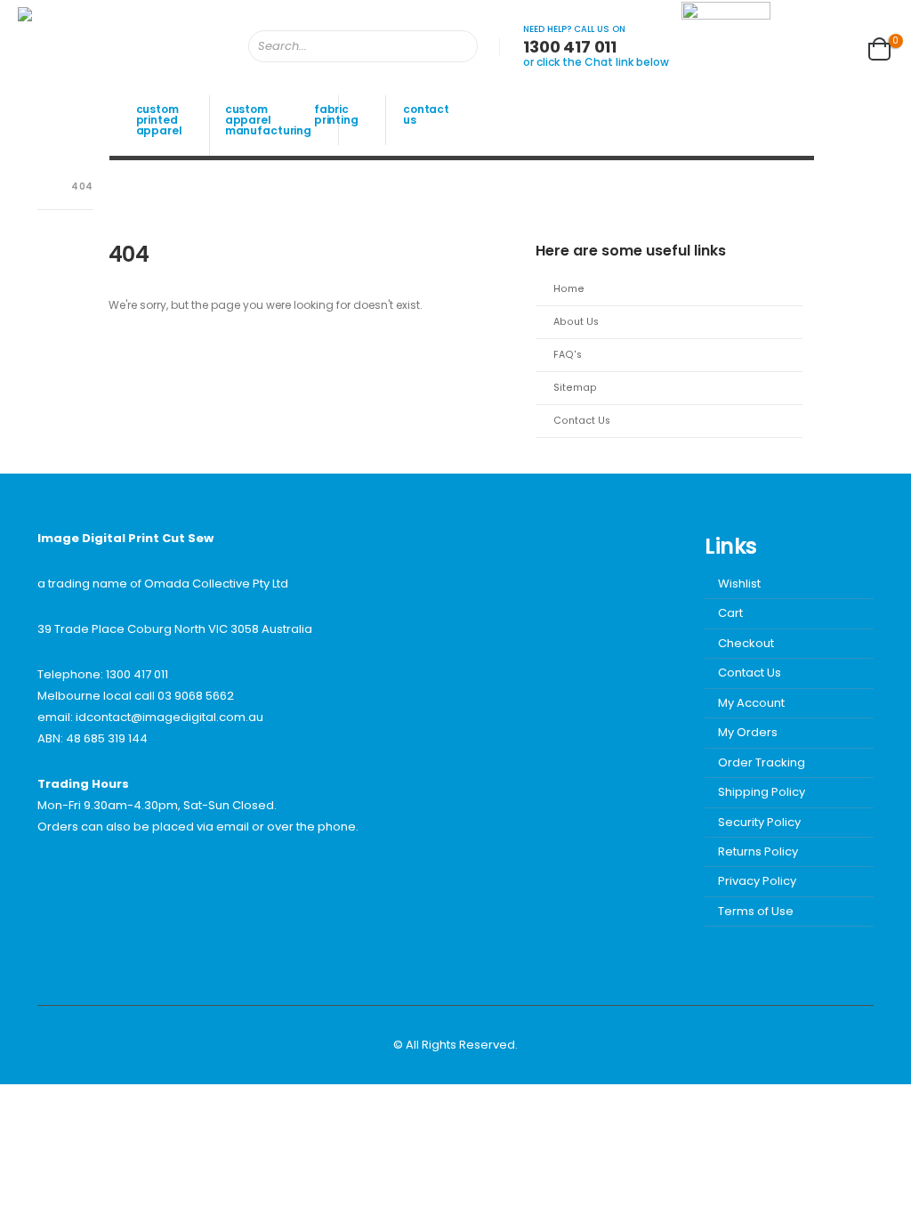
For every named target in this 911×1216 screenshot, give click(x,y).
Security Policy (759, 822)
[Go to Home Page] (41, 187)
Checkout (746, 643)
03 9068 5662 (195, 695)
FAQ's (567, 354)
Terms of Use (756, 911)
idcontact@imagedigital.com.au (169, 717)
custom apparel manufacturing (268, 119)
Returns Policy (758, 851)
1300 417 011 (137, 674)
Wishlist (739, 583)
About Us (576, 321)
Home (568, 289)
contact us (426, 114)
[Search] (452, 46)
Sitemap (575, 387)
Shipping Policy (761, 791)
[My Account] (796, 46)
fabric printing (336, 114)
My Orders (748, 732)
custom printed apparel (159, 119)
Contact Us (581, 420)
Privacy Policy (757, 880)
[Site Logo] (107, 46)
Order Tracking (761, 762)
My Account (751, 702)
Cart (730, 612)
